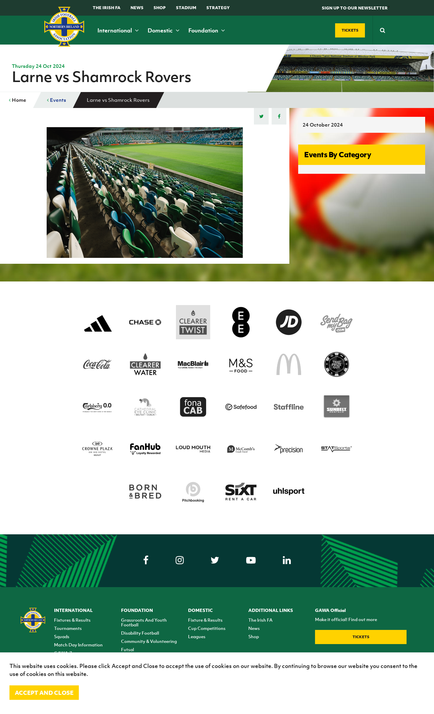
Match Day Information (78, 645)
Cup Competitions (207, 628)
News (136, 7)
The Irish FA (106, 7)
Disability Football (140, 633)
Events (57, 100)
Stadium (186, 7)
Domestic (161, 30)
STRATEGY (218, 7)
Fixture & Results (205, 620)
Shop (160, 7)
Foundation (203, 30)
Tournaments (68, 628)
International (115, 30)
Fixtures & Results (72, 620)
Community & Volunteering (149, 641)
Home (18, 100)
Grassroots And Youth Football (144, 622)
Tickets (361, 636)
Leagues (196, 636)
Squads (61, 636)
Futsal (127, 649)
